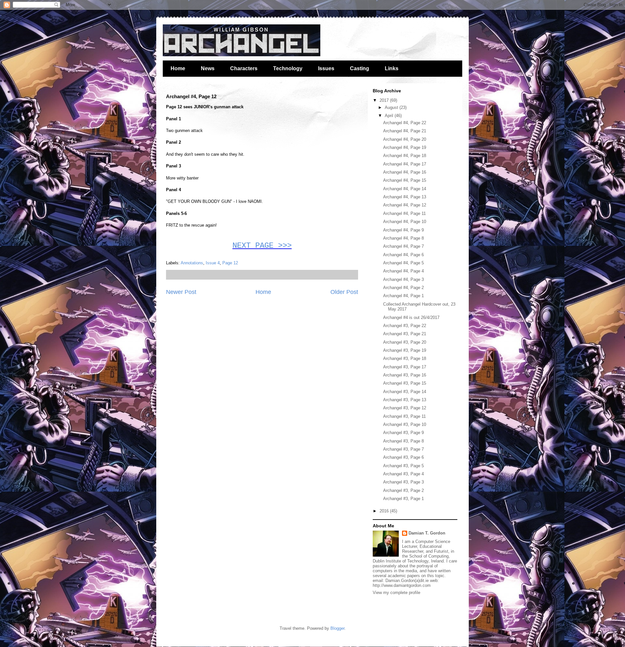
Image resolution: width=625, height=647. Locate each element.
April (390, 115)
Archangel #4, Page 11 (404, 213)
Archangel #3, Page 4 (403, 473)
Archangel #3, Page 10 (404, 424)
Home (178, 68)
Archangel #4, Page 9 (403, 230)
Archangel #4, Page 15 (404, 180)
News (208, 68)
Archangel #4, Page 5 (403, 262)
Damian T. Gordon (427, 533)
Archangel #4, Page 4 (403, 271)
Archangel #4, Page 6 (403, 254)
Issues (326, 68)
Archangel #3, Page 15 (404, 383)
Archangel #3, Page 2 (403, 490)
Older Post (344, 292)
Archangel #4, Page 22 (404, 122)
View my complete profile (396, 592)
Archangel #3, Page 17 (404, 366)
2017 (385, 100)
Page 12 (230, 262)
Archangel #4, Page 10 (404, 221)
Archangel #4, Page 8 (403, 238)
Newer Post (181, 292)
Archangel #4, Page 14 (404, 188)
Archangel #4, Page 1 (403, 295)
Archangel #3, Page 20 (404, 342)
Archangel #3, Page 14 (404, 391)
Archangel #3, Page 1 (403, 498)
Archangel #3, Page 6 (403, 457)
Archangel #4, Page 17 (404, 164)
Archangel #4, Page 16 (404, 172)
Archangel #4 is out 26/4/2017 (411, 317)
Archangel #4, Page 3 (403, 279)
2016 (385, 510)
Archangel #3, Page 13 (404, 399)
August (392, 107)
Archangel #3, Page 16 (404, 375)
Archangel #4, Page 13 (404, 196)
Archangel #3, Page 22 (404, 325)
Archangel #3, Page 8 (403, 441)
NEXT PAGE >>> (262, 245)
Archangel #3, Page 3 (403, 482)
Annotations (192, 262)
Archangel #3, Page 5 (403, 465)
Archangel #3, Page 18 (404, 358)
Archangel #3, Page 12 (404, 407)
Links (391, 68)
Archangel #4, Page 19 (404, 147)
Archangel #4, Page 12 (404, 205)
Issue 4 (213, 262)
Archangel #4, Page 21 (404, 130)
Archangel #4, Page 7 (403, 246)
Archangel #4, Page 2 (403, 287)
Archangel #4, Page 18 (404, 155)
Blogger (337, 628)
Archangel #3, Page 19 (404, 350)
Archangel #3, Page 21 (404, 333)
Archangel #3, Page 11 (404, 416)
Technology (287, 68)
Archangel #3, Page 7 (403, 449)
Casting (359, 68)
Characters (243, 68)
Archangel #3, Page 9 (403, 432)
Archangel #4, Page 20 (404, 139)
